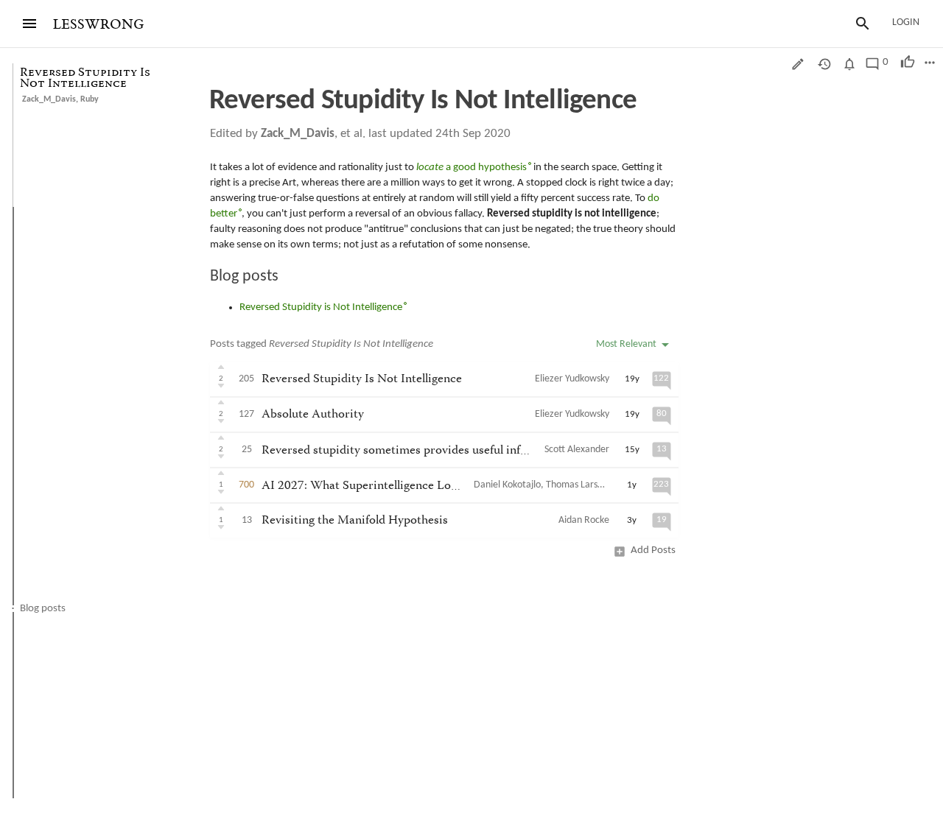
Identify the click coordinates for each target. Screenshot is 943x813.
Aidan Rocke (583, 520)
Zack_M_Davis (49, 99)
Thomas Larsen (577, 484)
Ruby (89, 99)
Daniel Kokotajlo (507, 484)
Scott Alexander (576, 449)
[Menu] (29, 23)
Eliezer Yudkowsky (572, 378)
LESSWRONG (98, 25)
